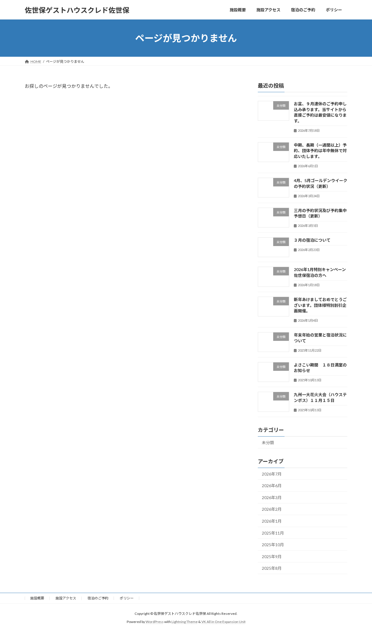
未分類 (268, 442)
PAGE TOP (357, 607)
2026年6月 (272, 485)
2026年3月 (272, 497)
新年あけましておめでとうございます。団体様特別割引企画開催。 (320, 305)
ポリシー (127, 598)
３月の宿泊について (312, 240)
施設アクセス (66, 598)
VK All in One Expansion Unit (223, 622)
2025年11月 (273, 532)
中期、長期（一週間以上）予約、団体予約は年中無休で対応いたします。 (320, 151)
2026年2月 (272, 509)
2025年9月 (272, 556)
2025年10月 (273, 544)
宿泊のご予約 (97, 598)
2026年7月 (272, 473)
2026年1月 (272, 521)
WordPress (155, 622)
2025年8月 (272, 568)
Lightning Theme (184, 622)
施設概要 (37, 598)
